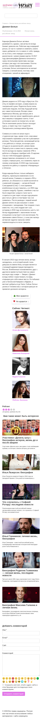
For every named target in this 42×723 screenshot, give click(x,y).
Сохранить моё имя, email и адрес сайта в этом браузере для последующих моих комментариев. (19, 687)
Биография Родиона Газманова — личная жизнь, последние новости (20, 573)
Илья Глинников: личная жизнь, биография (20, 537)
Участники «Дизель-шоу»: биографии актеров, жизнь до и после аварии (20, 440)
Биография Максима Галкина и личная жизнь (19, 606)
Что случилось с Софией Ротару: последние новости (17, 503)
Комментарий (7, 653)
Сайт (4, 645)
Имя (4, 630)
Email (5, 638)
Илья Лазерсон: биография (17, 472)
